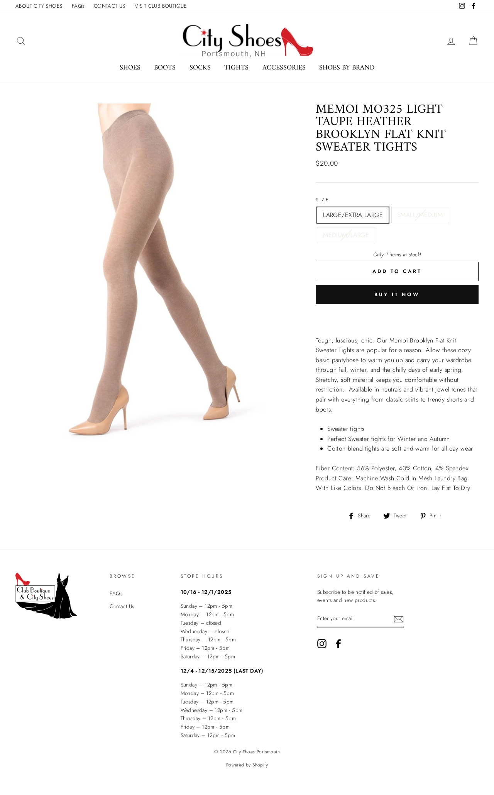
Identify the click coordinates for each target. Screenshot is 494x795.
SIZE (322, 199)
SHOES (130, 68)
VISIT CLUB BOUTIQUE (161, 6)
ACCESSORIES (284, 68)
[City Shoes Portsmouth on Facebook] (338, 643)
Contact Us (122, 606)
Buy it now (397, 294)
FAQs (78, 6)
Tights (236, 68)
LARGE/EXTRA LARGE (353, 214)
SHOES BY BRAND (346, 68)
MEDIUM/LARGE (346, 235)
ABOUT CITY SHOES (38, 6)
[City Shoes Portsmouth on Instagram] (322, 643)
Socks (200, 68)
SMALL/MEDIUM (420, 214)
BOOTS (165, 68)
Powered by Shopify (247, 764)
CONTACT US (109, 6)
